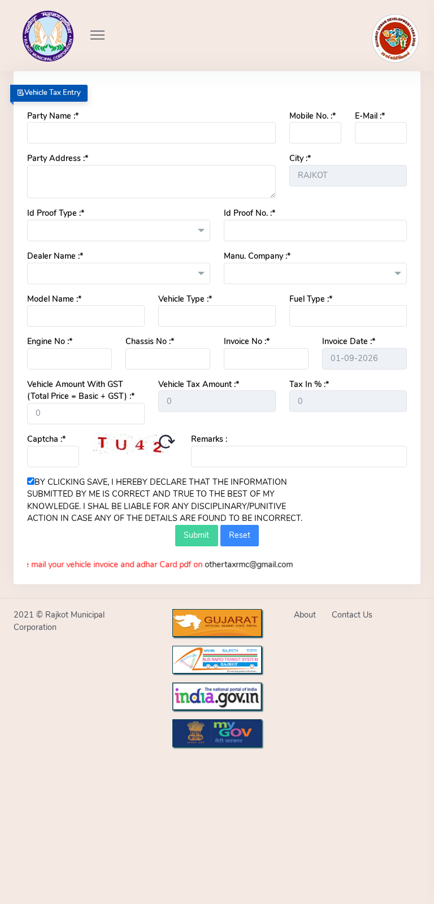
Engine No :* (49, 341)
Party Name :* (53, 115)
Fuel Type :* (310, 299)
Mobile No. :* (312, 115)
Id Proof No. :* (249, 213)
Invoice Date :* (348, 341)
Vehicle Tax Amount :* (198, 384)
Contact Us (352, 614)
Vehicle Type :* (185, 299)
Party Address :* (57, 158)
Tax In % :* (309, 384)
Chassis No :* (149, 341)
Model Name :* (54, 299)
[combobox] (118, 230)
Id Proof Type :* (55, 213)
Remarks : (209, 439)
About (305, 614)
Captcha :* (46, 439)
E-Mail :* (370, 115)
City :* (300, 158)
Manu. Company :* (257, 256)
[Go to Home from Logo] (36, 20)
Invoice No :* (247, 341)
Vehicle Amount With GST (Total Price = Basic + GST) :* (80, 390)
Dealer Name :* (55, 256)
